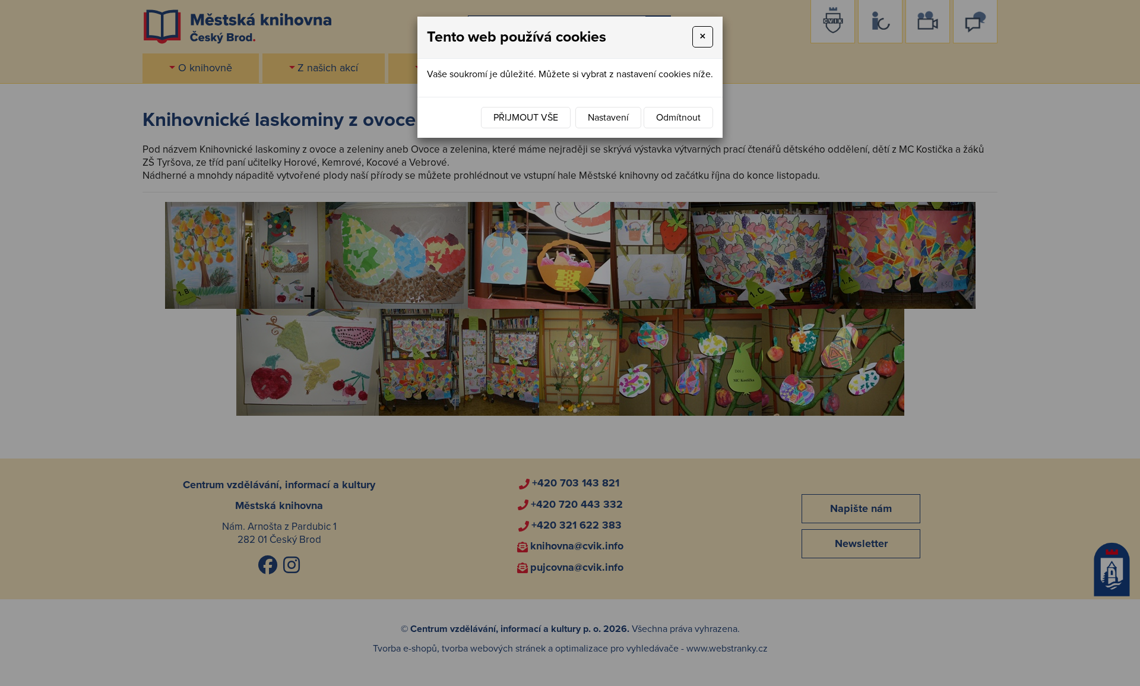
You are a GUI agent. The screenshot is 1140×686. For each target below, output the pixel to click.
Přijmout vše (525, 118)
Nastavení (608, 118)
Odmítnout (678, 118)
